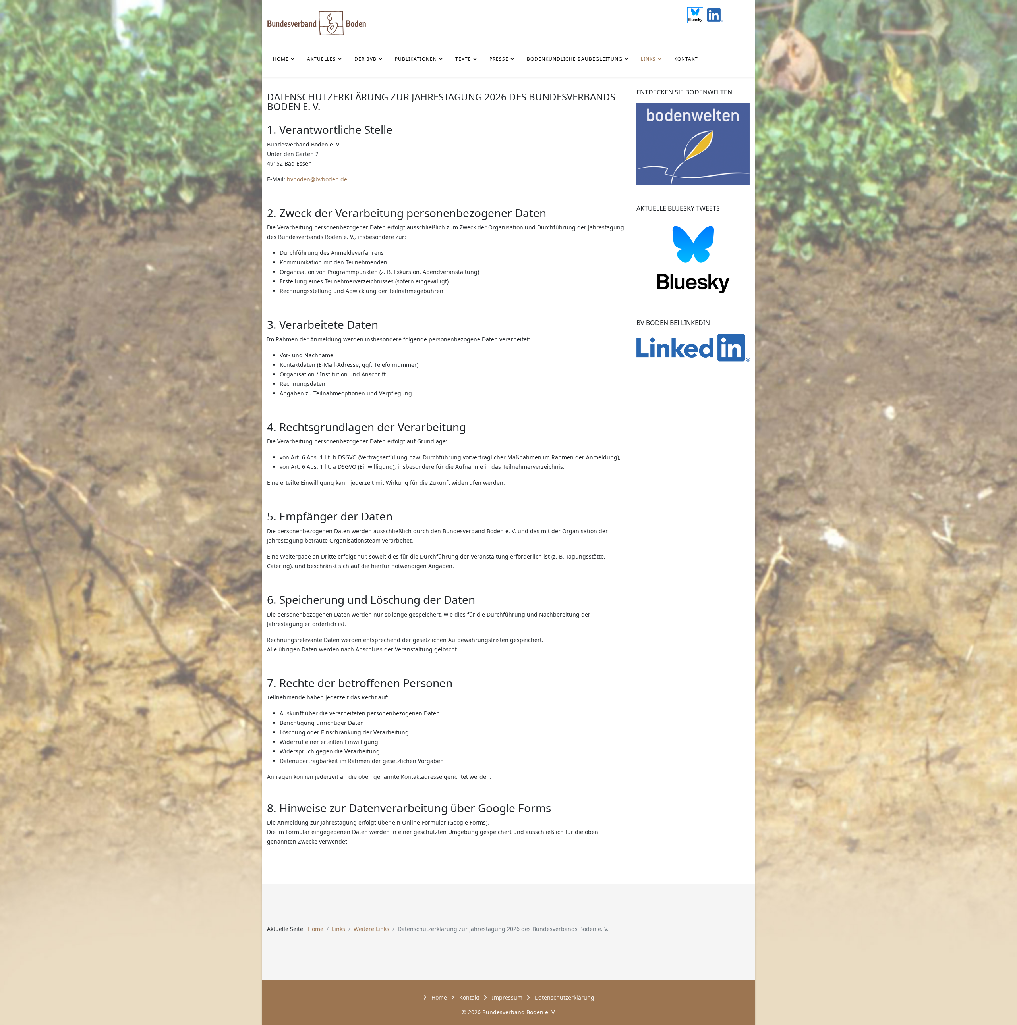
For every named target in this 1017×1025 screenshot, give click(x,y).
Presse (498, 59)
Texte (463, 59)
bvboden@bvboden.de (317, 179)
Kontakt (686, 59)
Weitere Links (371, 929)
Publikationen (416, 59)
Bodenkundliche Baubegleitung (575, 59)
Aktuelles (321, 59)
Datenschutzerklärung (563, 997)
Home (281, 59)
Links (648, 59)
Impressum (506, 997)
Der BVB (365, 59)
